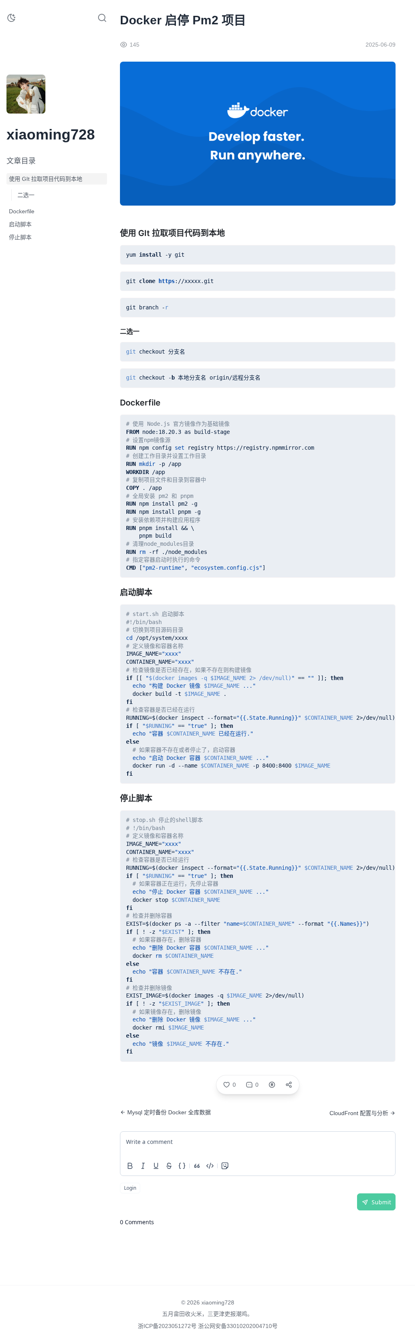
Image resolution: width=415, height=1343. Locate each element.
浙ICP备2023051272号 (168, 1326)
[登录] (45, 108)
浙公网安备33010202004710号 (238, 1326)
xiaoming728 (217, 1302)
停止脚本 (20, 237)
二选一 (25, 195)
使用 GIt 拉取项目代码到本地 (45, 179)
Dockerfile (21, 211)
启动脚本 (20, 224)
